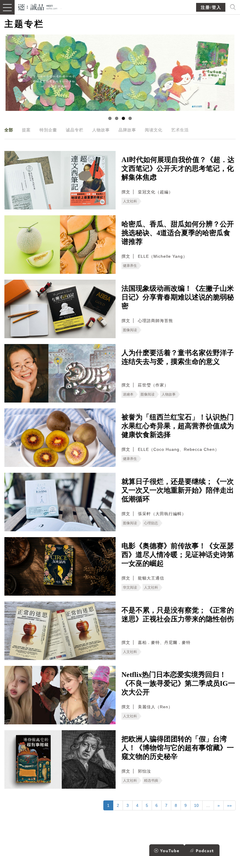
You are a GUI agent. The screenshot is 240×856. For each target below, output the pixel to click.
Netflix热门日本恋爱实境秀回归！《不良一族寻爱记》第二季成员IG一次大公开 (178, 683)
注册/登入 (211, 7)
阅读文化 (153, 130)
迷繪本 (128, 394)
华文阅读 (130, 587)
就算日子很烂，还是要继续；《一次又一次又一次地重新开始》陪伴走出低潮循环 (177, 490)
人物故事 (101, 130)
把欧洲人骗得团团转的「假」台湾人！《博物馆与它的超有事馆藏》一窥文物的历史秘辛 (177, 747)
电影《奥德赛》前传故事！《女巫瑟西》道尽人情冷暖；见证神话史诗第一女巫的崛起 (177, 554)
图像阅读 (130, 330)
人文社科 (130, 201)
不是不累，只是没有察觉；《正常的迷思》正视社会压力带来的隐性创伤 (177, 614)
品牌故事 (127, 130)
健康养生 (130, 266)
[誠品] (37, 6)
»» (229, 805)
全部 (8, 130)
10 (196, 805)
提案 (26, 130)
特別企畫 (48, 130)
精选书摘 (151, 780)
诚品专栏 (74, 130)
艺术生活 (180, 130)
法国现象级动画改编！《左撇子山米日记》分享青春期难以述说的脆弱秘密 (177, 297)
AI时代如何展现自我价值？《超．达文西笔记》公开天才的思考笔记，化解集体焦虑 (177, 168)
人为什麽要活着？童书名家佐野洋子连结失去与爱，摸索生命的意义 (177, 357)
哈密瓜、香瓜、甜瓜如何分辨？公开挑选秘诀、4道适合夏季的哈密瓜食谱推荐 (177, 232)
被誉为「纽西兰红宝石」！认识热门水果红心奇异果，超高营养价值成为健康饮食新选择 (177, 426)
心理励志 (151, 523)
